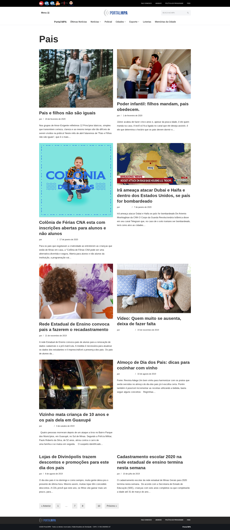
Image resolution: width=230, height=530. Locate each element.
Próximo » (112, 506)
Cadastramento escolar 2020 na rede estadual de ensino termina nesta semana (150, 462)
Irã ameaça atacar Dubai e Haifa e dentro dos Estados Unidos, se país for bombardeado (153, 196)
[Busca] (188, 12)
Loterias (147, 21)
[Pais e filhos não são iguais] (76, 78)
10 (99, 506)
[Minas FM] (57, 3)
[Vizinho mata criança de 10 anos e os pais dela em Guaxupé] (76, 384)
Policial (108, 21)
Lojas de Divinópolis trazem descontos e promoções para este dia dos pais (74, 462)
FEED (188, 3)
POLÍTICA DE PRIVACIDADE (174, 3)
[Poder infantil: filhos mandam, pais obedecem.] (154, 74)
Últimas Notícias (78, 21)
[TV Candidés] (71, 3)
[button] (100, 21)
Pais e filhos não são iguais (67, 113)
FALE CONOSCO (146, 3)
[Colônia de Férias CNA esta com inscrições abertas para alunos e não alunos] (76, 180)
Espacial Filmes (49, 239)
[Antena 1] (64, 3)
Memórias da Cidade (165, 21)
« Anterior (46, 506)
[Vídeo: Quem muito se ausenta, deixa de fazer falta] (154, 288)
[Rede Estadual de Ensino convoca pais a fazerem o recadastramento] (76, 291)
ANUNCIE (158, 3)
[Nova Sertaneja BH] (46, 3)
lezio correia (125, 207)
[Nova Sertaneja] (52, 3)
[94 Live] (41, 3)
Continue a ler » (79, 137)
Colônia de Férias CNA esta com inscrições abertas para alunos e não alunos (72, 228)
